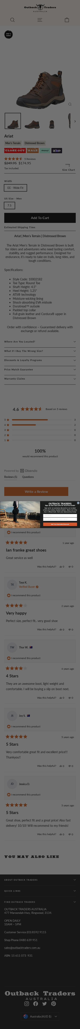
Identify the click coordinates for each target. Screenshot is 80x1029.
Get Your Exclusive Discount (60, 524)
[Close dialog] (78, 503)
